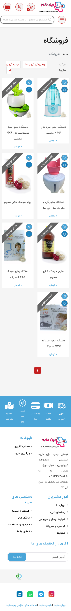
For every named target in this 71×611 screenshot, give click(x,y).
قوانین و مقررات (55, 526)
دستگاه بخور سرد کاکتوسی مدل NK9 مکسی (18, 133)
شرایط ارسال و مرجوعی (52, 519)
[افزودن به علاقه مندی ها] (64, 82)
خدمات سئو (31, 605)
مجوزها (61, 533)
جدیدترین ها (12, 67)
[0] (31, 7)
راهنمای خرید (57, 512)
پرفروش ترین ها (35, 64)
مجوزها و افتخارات (19, 525)
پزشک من (24, 518)
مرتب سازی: (62, 67)
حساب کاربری (22, 446)
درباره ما (60, 505)
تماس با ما (23, 531)
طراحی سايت (45, 605)
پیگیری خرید (22, 453)
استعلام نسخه (21, 511)
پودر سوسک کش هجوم (18, 202)
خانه (65, 54)
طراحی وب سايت (14, 605)
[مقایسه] (64, 89)
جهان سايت (59, 605)
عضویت (17, 557)
